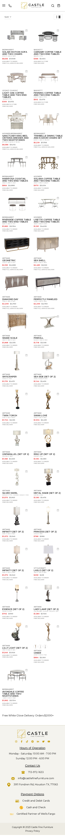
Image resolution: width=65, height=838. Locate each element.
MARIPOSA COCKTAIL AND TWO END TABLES (15, 179)
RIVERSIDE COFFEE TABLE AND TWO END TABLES (16, 220)
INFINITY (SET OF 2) (13, 531)
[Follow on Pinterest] (32, 741)
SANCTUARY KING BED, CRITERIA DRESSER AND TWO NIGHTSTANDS (15, 137)
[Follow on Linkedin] (38, 741)
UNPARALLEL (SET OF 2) (15, 454)
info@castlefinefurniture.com (36, 778)
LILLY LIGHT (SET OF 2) (15, 648)
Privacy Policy (32, 831)
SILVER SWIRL (10, 493)
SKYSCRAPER (9, 376)
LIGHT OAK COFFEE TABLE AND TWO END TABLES (14, 95)
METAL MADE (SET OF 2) (47, 493)
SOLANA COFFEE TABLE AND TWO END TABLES (47, 179)
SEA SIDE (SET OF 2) (45, 376)
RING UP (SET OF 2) (44, 454)
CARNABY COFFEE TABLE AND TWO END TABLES (47, 53)
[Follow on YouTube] (49, 741)
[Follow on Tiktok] (27, 741)
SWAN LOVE (40, 415)
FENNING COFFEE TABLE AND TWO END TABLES (47, 94)
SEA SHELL (40, 260)
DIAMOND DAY (10, 299)
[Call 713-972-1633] (10, 5)
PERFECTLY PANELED (45, 299)
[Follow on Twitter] (43, 741)
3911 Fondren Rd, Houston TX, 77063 (36, 784)
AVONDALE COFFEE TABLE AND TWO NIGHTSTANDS (13, 693)
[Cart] (58, 5)
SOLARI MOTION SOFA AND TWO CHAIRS (14, 53)
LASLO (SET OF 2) (43, 570)
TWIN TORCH (9, 415)
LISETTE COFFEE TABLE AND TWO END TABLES (47, 220)
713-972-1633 (36, 772)
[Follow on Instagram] (16, 741)
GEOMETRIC (9, 260)
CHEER (37, 652)
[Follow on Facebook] (21, 741)
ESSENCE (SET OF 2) (13, 609)
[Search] (52, 5)
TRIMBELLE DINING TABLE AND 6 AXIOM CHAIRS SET (48, 136)
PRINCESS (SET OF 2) (45, 531)
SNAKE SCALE (9, 338)
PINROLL (39, 338)
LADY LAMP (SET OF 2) (46, 609)
